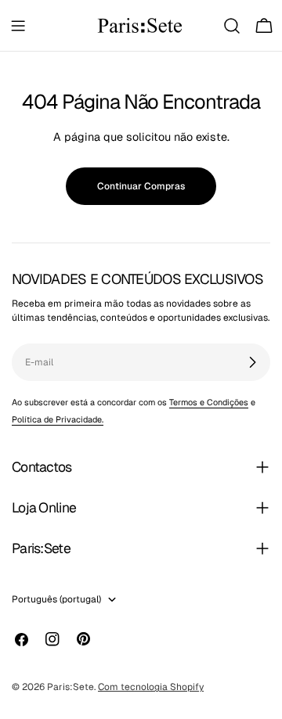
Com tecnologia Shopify (151, 687)
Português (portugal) (56, 599)
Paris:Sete (70, 687)
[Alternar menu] (18, 25)
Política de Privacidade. (57, 419)
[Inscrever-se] (252, 362)
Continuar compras (141, 186)
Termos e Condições (208, 402)
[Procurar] (232, 25)
